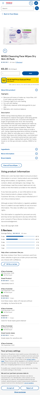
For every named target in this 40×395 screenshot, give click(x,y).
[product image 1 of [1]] (20, 36)
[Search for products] (37, 8)
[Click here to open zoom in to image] (5, 51)
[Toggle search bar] (31, 3)
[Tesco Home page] (9, 3)
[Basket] (36, 3)
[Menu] (3, 3)
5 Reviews (19, 62)
